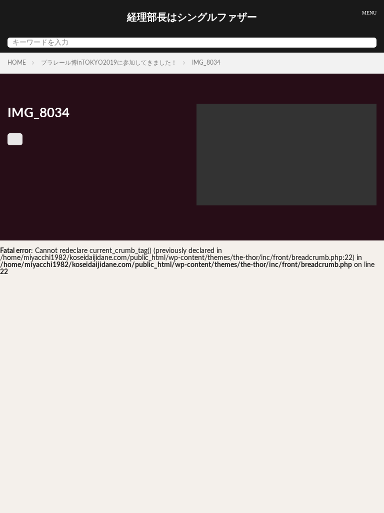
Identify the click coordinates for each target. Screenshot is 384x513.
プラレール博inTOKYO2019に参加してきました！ (109, 63)
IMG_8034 (206, 63)
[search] (366, 43)
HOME (17, 63)
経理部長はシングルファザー (192, 18)
